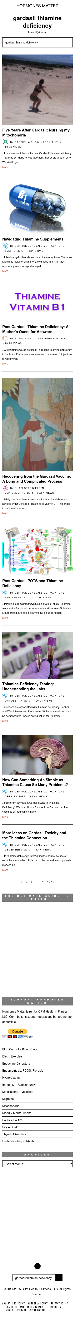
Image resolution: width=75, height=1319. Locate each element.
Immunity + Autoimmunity (19, 1084)
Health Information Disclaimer (24, 1307)
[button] (68, 42)
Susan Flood (25, 338)
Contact (21, 1310)
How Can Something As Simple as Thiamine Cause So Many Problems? (35, 782)
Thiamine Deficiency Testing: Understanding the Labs (28, 686)
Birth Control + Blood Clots (19, 1049)
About (9, 1310)
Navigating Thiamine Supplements (33, 239)
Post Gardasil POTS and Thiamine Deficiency (32, 583)
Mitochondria (10, 1106)
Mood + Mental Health (16, 1113)
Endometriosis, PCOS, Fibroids (22, 1070)
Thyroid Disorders (14, 1134)
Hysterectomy (11, 1077)
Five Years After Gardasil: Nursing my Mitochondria (36, 132)
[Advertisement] (37, 1213)
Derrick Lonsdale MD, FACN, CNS (39, 245)
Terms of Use (54, 1307)
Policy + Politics (12, 1120)
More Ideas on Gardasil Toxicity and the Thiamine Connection (34, 835)
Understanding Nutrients (18, 1141)
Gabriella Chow (27, 142)
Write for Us (37, 1310)
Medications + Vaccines (17, 1092)
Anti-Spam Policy (38, 1303)
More (5, 167)
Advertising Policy (13, 1303)
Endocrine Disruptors (16, 1063)
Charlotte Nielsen (29, 488)
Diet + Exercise (12, 1056)
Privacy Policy (59, 1303)
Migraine (8, 1099)
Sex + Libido (10, 1127)
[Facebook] (37, 1266)
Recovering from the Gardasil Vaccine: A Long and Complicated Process (36, 479)
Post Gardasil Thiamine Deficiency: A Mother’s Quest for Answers (35, 329)
